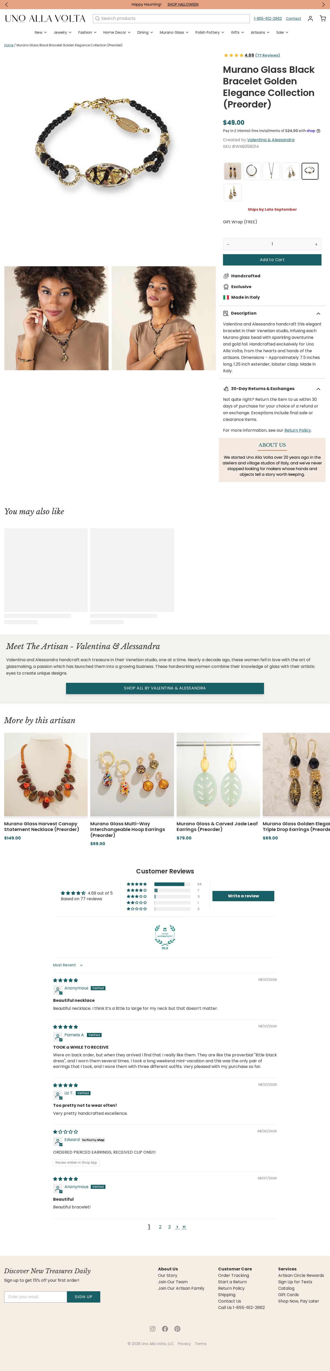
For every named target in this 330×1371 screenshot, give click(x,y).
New (38, 32)
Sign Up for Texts (295, 1282)
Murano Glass (172, 32)
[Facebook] (165, 1329)
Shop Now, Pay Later (298, 1301)
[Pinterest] (177, 1329)
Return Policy (297, 430)
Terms (201, 1343)
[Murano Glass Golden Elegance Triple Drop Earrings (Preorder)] (232, 171)
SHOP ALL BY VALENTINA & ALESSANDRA (165, 688)
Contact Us (229, 1301)
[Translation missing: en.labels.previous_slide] (7, 5)
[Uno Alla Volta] (45, 18)
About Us (168, 1269)
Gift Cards (288, 1295)
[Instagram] (152, 1329)
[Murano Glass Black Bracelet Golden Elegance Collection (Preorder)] (310, 171)
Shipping (226, 1295)
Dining (142, 32)
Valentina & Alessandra (270, 140)
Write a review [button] (243, 896)
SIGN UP (84, 1297)
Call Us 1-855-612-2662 (241, 1308)
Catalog (286, 1288)
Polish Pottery (207, 32)
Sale (280, 32)
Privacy (184, 1343)
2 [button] (160, 1227)
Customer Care (235, 1269)
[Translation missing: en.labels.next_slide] (323, 5)
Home (8, 45)
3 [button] (169, 1227)
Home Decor (114, 32)
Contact (293, 18)
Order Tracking (233, 1275)
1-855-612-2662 (268, 18)
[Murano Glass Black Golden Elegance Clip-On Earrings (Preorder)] (232, 192)
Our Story (167, 1275)
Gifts (235, 32)
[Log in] (308, 18)
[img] (65, 980)
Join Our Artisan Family (181, 1288)
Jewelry (60, 32)
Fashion (85, 32)
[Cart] (321, 18)
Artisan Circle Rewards (301, 1275)
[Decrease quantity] (228, 244)
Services (287, 1269)
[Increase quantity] (316, 244)
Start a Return (232, 1282)
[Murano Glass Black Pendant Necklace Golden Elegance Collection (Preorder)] (271, 171)
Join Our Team (173, 1282)
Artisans (258, 32)
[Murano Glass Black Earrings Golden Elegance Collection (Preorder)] (290, 171)
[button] (272, 260)
